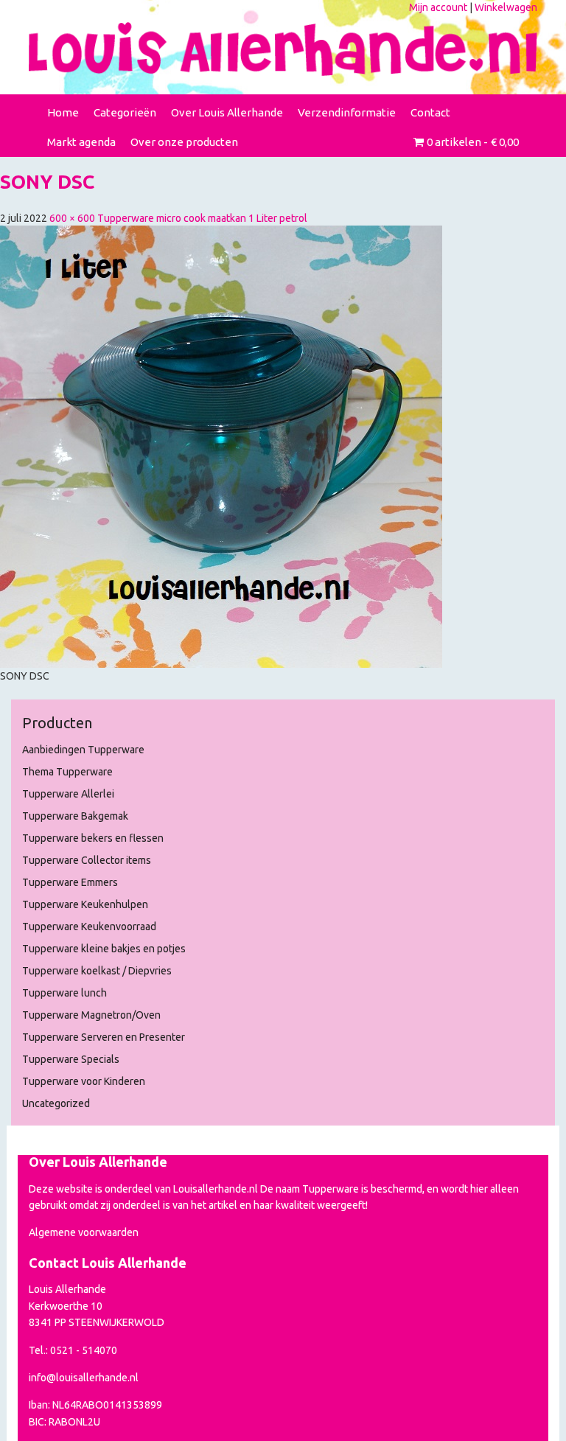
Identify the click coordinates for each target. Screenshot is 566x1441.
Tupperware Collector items (86, 860)
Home (63, 112)
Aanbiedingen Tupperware (83, 750)
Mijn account (438, 7)
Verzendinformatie (347, 112)
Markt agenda (81, 142)
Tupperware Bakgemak (75, 816)
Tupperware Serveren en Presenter (103, 1037)
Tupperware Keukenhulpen (85, 904)
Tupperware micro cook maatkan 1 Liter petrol (202, 218)
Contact (430, 112)
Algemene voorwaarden (84, 1232)
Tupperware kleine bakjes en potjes (104, 949)
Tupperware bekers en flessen (93, 838)
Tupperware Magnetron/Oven (91, 1015)
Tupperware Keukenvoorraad (89, 926)
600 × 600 (72, 218)
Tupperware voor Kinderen (83, 1081)
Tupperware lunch (64, 993)
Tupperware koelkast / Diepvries (97, 971)
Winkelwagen (506, 7)
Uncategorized (56, 1103)
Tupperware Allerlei (68, 794)
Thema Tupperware (67, 772)
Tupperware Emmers (70, 882)
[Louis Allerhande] (283, 49)
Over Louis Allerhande (227, 112)
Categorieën (125, 112)
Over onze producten (184, 142)
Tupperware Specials (70, 1059)
